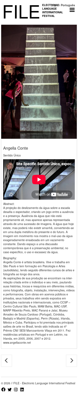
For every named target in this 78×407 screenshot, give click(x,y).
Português (68, 5)
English (55, 5)
